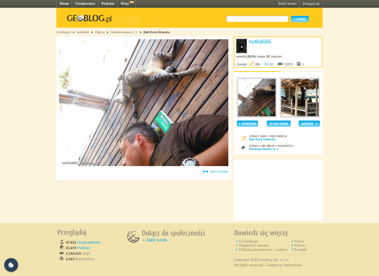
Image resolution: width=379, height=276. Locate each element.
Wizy (125, 3)
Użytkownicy (85, 3)
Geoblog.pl (63, 32)
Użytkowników (88, 242)
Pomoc (300, 245)
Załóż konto (287, 3)
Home (64, 3)
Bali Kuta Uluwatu (156, 32)
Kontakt (300, 249)
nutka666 (83, 32)
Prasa (299, 241)
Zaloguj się (311, 3)
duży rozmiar (219, 171)
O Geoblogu (248, 241)
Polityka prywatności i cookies (263, 249)
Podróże (108, 3)
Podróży (83, 248)
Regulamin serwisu (254, 245)
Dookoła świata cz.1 (124, 32)
